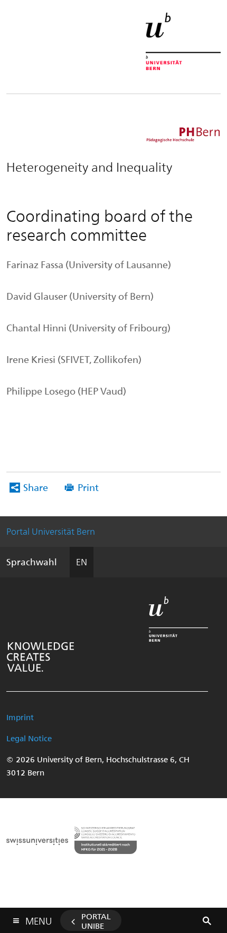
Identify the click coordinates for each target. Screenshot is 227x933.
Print (88, 487)
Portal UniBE (96, 921)
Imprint (20, 717)
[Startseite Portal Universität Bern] (183, 41)
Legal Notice (29, 738)
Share (35, 487)
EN (81, 561)
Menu (38, 918)
